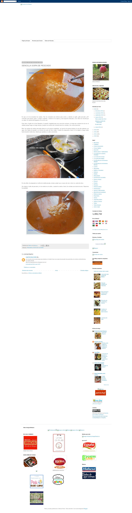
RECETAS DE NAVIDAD (100, 192)
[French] (97, 221)
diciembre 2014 (99, 111)
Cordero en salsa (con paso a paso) (104, 310)
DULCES (96, 150)
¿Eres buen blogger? (96, 403)
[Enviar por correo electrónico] (41, 245)
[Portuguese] (100, 223)
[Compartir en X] (45, 245)
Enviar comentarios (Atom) (35, 273)
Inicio (56, 270)
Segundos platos (98, 199)
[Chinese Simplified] (97, 225)
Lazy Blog (96, 352)
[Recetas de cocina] (100, 395)
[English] (93, 221)
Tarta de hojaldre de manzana (104, 284)
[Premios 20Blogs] (101, 389)
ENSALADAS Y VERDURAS (101, 151)
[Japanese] (103, 223)
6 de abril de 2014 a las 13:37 (33, 264)
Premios (96, 185)
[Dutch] (93, 223)
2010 (95, 136)
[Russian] (97, 223)
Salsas (95, 197)
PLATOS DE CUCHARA (38, 247)
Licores (95, 166)
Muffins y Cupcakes (98, 170)
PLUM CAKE (98, 124)
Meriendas (96, 168)
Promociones (97, 188)
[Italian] (106, 221)
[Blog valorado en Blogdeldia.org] (97, 401)
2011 (95, 134)
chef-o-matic (97, 207)
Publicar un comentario (29, 267)
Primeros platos (97, 186)
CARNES (96, 144)
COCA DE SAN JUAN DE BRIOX (105, 276)
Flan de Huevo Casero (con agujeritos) (104, 293)
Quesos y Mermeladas (99, 190)
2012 (95, 131)
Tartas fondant (97, 205)
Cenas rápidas (97, 148)
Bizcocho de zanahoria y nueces (104, 302)
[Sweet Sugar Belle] (58, 484)
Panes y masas (97, 179)
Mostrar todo (106, 384)
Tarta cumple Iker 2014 (100, 119)
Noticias (96, 172)
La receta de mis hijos (99, 156)
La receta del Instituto (99, 158)
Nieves (30, 245)
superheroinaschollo (31, 257)
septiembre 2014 (99, 115)
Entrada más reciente (27, 270)
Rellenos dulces (98, 194)
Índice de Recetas (49, 40)
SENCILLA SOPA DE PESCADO (100, 122)
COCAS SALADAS (98, 146)
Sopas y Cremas (98, 201)
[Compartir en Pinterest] (48, 245)
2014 (95, 109)
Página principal (26, 40)
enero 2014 (98, 127)
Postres (96, 183)
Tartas (95, 203)
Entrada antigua (84, 270)
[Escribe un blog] (43, 245)
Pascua (96, 181)
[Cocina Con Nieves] (105, 244)
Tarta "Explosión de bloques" (105, 366)
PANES (95, 174)
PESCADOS (29, 247)
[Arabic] (93, 225)
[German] (100, 221)
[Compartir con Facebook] (47, 245)
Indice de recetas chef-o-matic (101, 271)
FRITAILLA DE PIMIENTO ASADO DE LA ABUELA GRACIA (105, 346)
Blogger (85, 508)
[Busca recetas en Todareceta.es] (98, 239)
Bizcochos (96, 142)
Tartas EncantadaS (99, 363)
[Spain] (103, 221)
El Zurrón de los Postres (100, 331)
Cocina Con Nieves (100, 244)
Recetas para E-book (37, 40)
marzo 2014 (98, 117)
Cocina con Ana (98, 341)
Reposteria (96, 196)
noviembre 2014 (99, 113)
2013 (95, 129)
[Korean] (106, 223)
